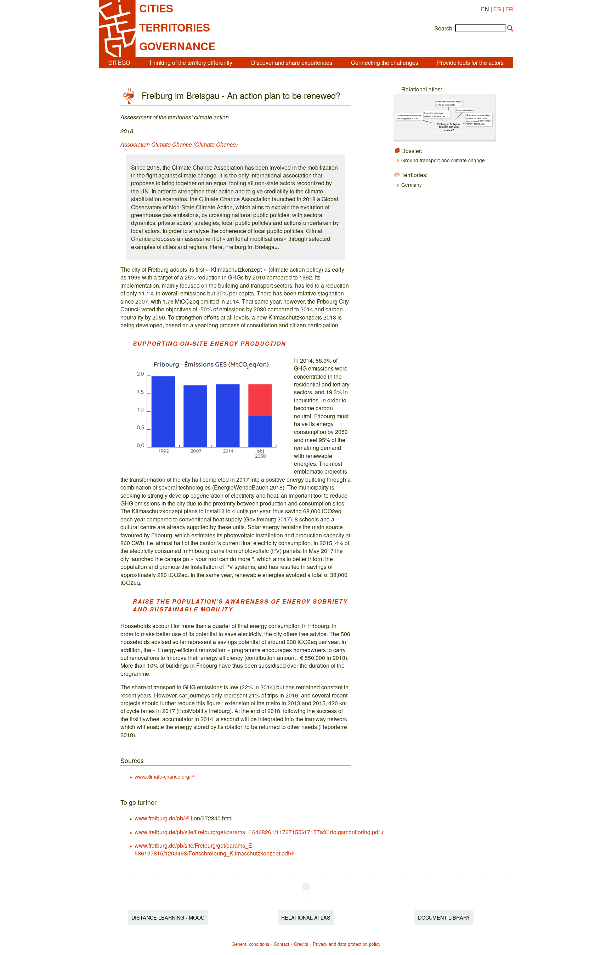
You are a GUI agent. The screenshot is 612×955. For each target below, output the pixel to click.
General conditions (250, 943)
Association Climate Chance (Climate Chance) (179, 144)
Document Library (444, 917)
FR (509, 9)
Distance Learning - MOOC (167, 917)
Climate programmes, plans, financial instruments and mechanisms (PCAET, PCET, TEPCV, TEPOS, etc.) (478, 119)
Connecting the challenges (384, 62)
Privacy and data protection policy (346, 943)
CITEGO (119, 62)
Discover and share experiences (291, 62)
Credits (301, 943)
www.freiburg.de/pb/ (160, 818)
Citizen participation (464, 109)
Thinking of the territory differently (190, 62)
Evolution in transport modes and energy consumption (409, 117)
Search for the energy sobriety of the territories (434, 114)
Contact (281, 943)
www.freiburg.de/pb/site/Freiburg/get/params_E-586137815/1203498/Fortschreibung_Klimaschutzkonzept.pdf (212, 849)
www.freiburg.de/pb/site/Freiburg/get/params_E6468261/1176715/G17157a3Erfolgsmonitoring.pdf (257, 832)
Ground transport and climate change (443, 160)
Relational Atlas (305, 917)
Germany (411, 184)
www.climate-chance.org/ (163, 776)
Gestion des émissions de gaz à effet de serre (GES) (448, 103)
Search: (444, 28)
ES (497, 9)
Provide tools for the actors (470, 62)
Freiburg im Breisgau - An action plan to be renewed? (448, 127)
